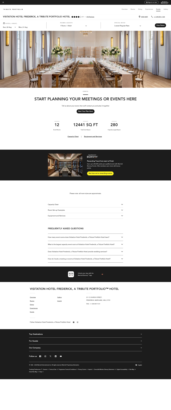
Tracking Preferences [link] (35, 369)
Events (158, 9)
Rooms (133, 9)
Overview (124, 9)
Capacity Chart (73, 136)
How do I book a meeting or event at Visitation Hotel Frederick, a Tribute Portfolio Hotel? (79, 259)
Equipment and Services (93, 136)
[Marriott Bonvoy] (164, 2)
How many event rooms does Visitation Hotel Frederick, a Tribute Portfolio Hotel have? (78, 237)
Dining (140, 9)
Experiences (149, 9)
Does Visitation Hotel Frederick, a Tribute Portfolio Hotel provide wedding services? (77, 252)
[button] (151, 2)
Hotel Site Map (33, 371)
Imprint (59, 301)
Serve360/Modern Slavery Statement (104, 369)
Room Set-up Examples (56, 210)
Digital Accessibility (122, 369)
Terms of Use (52, 369)
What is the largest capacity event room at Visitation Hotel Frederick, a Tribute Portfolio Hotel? (81, 244)
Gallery (166, 9)
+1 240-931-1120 (159, 17)
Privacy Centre (82, 369)
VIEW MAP (144, 17)
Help (40, 371)
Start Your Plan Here (85, 111)
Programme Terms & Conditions (67, 369)
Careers (45, 369)
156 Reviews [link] (90, 17)
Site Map (131, 369)
